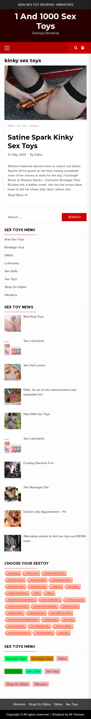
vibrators (63, 632)
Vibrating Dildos (44, 632)
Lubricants (11, 263)
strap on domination (19, 632)
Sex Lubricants (16, 626)
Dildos (11, 125)
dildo (36, 593)
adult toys (14, 573)
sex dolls (68, 619)
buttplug (56, 586)
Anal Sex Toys (14, 239)
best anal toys (37, 580)
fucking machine (74, 599)
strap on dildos (63, 626)
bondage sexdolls (61, 580)
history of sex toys (18, 606)
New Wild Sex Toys (61, 613)
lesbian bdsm (15, 613)
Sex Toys (22, 125)
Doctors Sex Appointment (21, 599)
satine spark (51, 619)
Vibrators (64, 4)
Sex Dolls (10, 271)
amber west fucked (54, 573)
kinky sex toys (70, 606)
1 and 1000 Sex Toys (45, 21)
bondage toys (38, 586)
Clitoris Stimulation (18, 593)
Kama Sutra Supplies (45, 606)
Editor (38, 154)
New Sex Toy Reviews (36, 4)
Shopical (58, 714)
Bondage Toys (14, 247)
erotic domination (50, 599)
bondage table (16, 586)
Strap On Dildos (15, 287)
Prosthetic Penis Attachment (23, 619)
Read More (15, 195)
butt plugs (73, 586)
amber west (32, 573)
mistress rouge (36, 613)
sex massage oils (40, 626)
